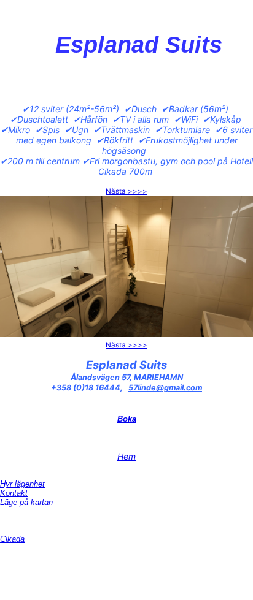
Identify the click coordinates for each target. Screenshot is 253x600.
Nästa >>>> (126, 191)
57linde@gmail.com (165, 387)
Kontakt (14, 493)
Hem (126, 456)
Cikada (12, 539)
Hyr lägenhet (22, 483)
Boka (126, 418)
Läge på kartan (26, 502)
